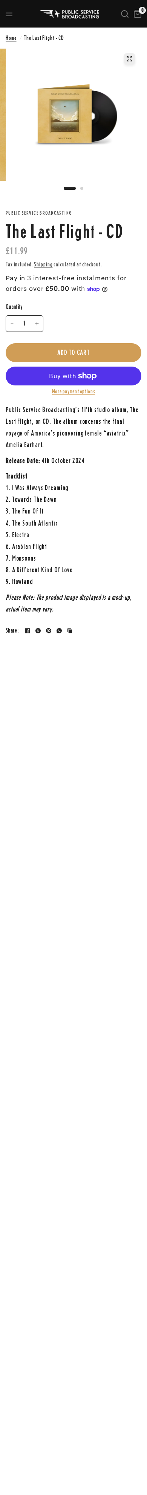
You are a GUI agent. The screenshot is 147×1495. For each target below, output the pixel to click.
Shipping (43, 264)
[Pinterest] (48, 630)
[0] (136, 14)
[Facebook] (27, 630)
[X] (38, 630)
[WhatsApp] (59, 630)
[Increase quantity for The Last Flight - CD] (37, 324)
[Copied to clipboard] (69, 630)
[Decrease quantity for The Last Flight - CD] (12, 324)
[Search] (124, 14)
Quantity (14, 307)
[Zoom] (129, 58)
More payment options (73, 391)
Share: (12, 631)
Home (11, 38)
